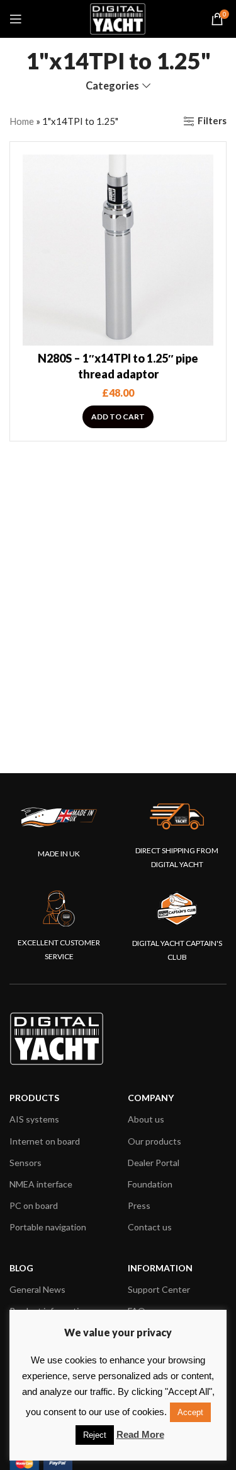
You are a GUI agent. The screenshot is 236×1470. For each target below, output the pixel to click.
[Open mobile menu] (15, 19)
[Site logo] (118, 17)
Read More (140, 1434)
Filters (212, 121)
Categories (112, 86)
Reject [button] (94, 1435)
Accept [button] (190, 1412)
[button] (118, 416)
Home (21, 121)
